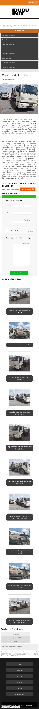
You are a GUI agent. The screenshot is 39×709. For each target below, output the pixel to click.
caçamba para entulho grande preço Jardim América (19, 517)
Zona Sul (16, 641)
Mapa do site (19, 694)
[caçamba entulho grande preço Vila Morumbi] (19, 397)
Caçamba (5, 40)
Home (20, 664)
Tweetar (5, 83)
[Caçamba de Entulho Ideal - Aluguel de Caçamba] (19, 12)
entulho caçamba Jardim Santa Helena (19, 378)
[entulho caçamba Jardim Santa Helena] (19, 362)
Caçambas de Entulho (8, 53)
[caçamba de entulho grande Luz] (19, 330)
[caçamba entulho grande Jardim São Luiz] (19, 536)
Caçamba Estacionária (8, 44)
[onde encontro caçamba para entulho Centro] (19, 605)
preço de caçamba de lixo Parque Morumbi (19, 483)
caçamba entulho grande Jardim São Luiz (19, 552)
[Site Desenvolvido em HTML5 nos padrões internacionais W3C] (15, 707)
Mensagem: (25, 243)
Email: (9, 213)
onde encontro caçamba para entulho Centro (19, 621)
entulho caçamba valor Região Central (19, 311)
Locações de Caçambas (8, 67)
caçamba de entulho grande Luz (19, 345)
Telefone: (27, 220)
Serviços (19, 31)
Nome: (9, 206)
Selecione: (16, 634)
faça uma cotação (27, 189)
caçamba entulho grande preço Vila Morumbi (19, 413)
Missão (19, 676)
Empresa (19, 670)
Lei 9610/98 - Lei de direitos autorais (17, 655)
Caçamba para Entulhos (9, 49)
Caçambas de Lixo (7, 58)
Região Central (16, 637)
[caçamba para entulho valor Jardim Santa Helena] (19, 432)
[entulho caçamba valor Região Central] (19, 295)
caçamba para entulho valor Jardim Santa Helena (19, 448)
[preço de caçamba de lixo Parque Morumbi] (19, 466)
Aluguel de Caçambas (8, 35)
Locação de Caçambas (8, 62)
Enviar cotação (19, 273)
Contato (19, 688)
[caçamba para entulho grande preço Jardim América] (19, 501)
